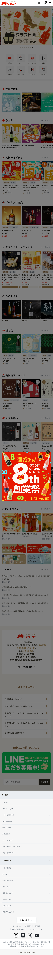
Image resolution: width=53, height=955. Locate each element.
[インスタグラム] (16, 935)
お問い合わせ (24, 920)
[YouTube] (37, 935)
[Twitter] (30, 935)
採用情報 (37, 926)
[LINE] (23, 935)
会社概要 (28, 926)
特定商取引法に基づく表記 (18, 929)
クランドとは (17, 926)
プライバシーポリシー (37, 929)
